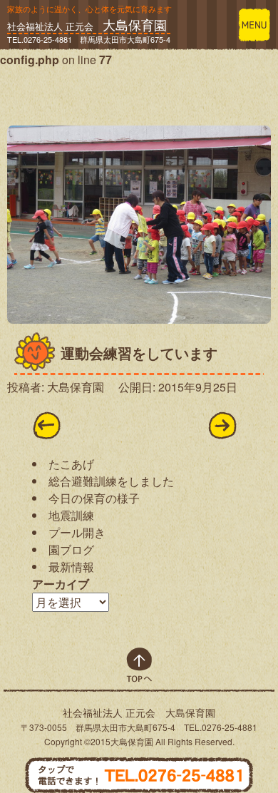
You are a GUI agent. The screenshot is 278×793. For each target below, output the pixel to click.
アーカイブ (60, 583)
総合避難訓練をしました (111, 481)
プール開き (76, 532)
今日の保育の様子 (94, 498)
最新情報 (71, 566)
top (139, 665)
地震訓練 (71, 515)
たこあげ (71, 464)
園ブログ (71, 549)
